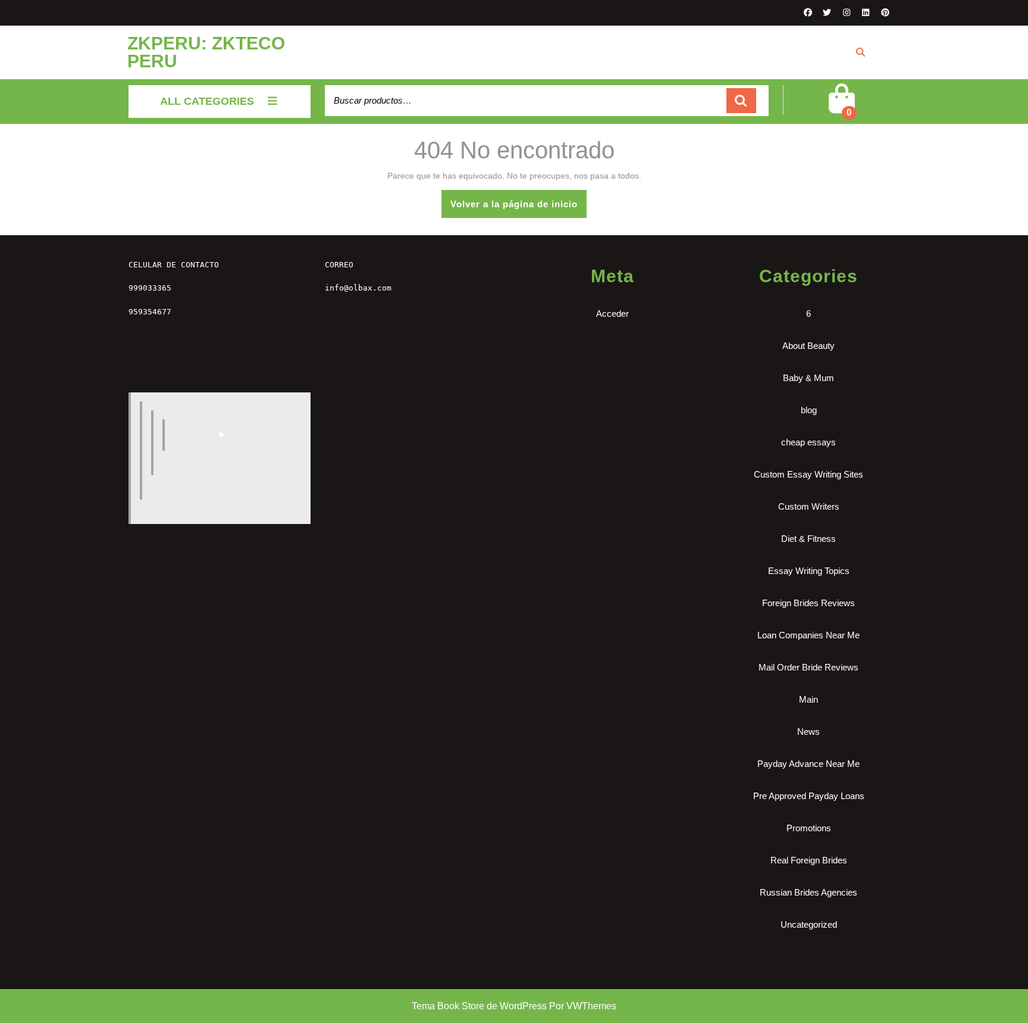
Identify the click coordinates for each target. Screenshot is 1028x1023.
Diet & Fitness (808, 539)
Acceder (612, 313)
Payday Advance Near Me (808, 764)
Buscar (741, 101)
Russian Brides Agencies (808, 892)
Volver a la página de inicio (518, 208)
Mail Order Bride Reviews (808, 667)
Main (808, 699)
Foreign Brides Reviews (808, 603)
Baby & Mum (808, 378)
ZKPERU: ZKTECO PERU (206, 52)
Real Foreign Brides (808, 860)
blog (809, 410)
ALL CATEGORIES (207, 101)
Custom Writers (808, 506)
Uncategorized (809, 924)
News (808, 731)
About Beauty (808, 346)
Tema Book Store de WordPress (479, 1006)
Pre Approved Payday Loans (808, 796)
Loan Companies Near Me (808, 635)
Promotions (808, 828)
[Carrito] (841, 108)
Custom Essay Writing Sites (808, 474)
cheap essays (808, 442)
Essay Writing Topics (809, 571)
